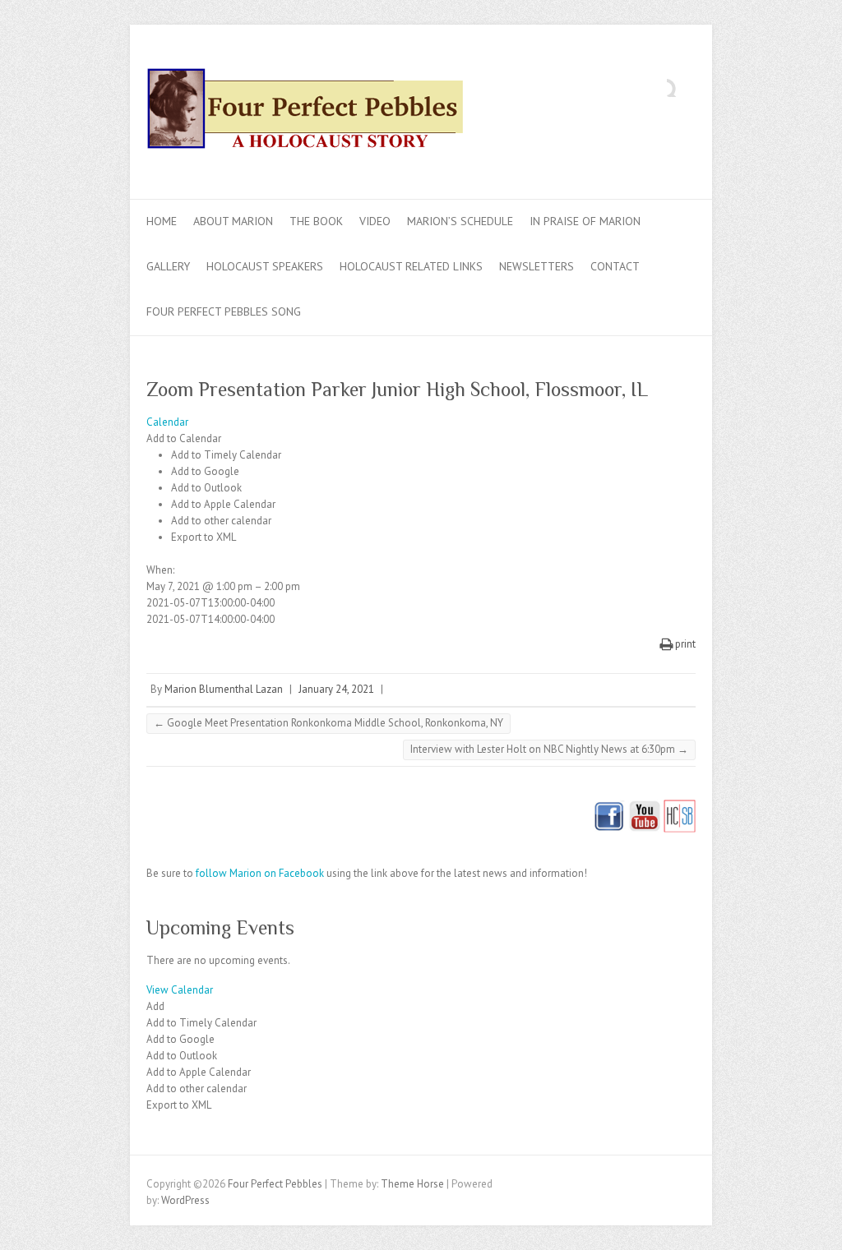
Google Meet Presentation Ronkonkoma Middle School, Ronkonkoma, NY (328, 723)
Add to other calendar (221, 521)
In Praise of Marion (585, 221)
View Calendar (179, 990)
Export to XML (203, 537)
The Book (316, 221)
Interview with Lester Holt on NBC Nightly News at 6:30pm (549, 749)
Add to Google (205, 471)
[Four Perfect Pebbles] (310, 112)
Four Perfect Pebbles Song (223, 311)
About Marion (233, 221)
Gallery (168, 266)
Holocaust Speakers (264, 266)
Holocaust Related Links (411, 266)
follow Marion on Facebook (260, 873)
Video (375, 221)
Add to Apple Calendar (223, 504)
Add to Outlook (206, 488)
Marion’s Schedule (460, 221)
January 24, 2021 (336, 689)
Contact (615, 266)
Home (161, 221)
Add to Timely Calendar (226, 455)
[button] (183, 438)
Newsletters (536, 266)
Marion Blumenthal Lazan (223, 689)
